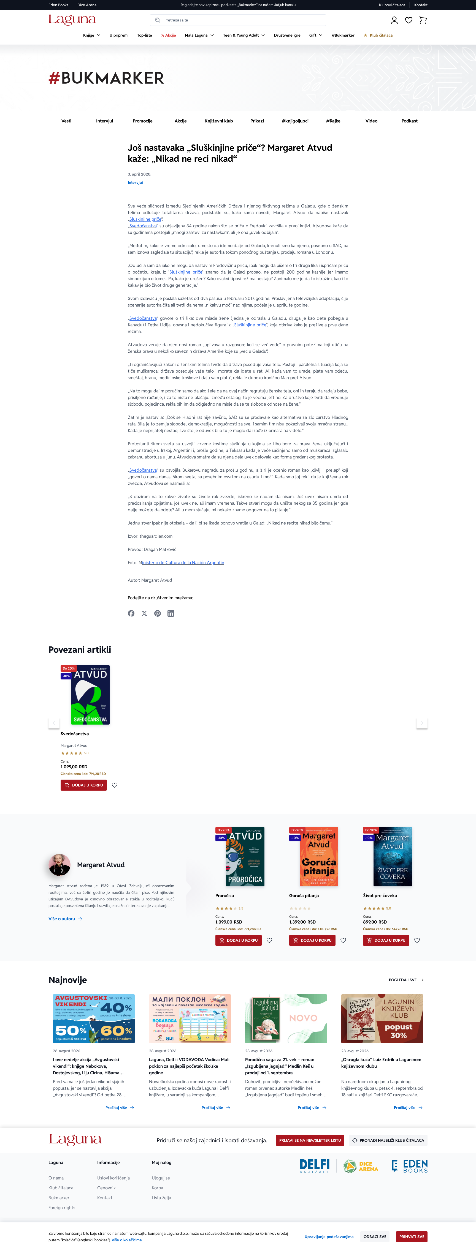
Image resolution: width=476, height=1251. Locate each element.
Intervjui (135, 182)
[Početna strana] (73, 20)
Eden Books (58, 4)
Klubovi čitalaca (392, 4)
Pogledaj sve (402, 979)
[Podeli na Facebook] (131, 613)
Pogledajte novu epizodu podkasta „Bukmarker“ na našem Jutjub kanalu (238, 4)
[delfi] (315, 1166)
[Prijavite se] (394, 20)
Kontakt (421, 4)
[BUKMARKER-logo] (106, 78)
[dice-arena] (360, 1166)
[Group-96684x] (410, 1166)
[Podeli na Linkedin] (170, 613)
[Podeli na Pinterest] (157, 613)
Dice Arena (86, 4)
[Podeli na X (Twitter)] (144, 613)
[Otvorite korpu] (423, 20)
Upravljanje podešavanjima (329, 1236)
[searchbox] (238, 20)
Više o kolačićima (127, 1240)
